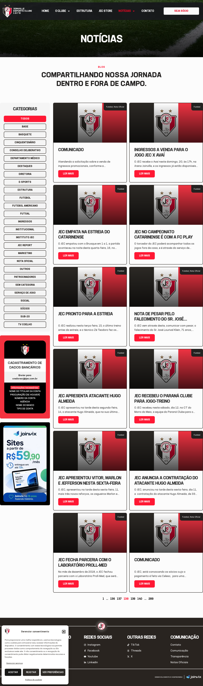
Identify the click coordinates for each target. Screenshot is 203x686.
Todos (25, 119)
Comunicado (71, 150)
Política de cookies (33, 680)
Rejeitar (31, 672)
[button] (63, 631)
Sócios (25, 309)
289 (151, 599)
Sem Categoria (25, 285)
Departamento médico (25, 158)
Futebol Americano (25, 206)
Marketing (25, 253)
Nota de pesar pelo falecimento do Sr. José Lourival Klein (159, 319)
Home (45, 11)
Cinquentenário (25, 142)
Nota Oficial (25, 261)
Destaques (25, 166)
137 (119, 599)
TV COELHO (25, 324)
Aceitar (13, 672)
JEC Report (25, 245)
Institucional (25, 229)
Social (25, 301)
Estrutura (84, 11)
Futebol (25, 198)
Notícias (124, 11)
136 (112, 599)
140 (139, 599)
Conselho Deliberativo (25, 150)
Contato (147, 11)
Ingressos (25, 221)
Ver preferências (53, 672)
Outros (25, 269)
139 (133, 599)
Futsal (25, 214)
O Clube (60, 11)
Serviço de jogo (25, 293)
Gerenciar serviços (14, 663)
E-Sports (25, 182)
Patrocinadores (25, 277)
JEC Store (105, 11)
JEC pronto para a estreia (85, 314)
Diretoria (25, 174)
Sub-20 (25, 316)
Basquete (25, 134)
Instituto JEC (25, 237)
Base (25, 127)
